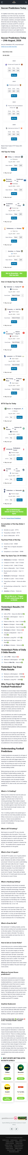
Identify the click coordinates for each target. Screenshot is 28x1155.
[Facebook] (12, 1129)
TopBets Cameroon (10, 1143)
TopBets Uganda (18, 1141)
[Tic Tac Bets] (21, 1090)
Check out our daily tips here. (9, 46)
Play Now (7, 1078)
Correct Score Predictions (13, 518)
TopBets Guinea (18, 1143)
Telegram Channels (11, 1150)
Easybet (7, 1092)
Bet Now (14, 75)
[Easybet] (7, 1090)
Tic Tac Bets (20, 1092)
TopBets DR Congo (18, 1146)
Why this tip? (8, 172)
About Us (19, 1150)
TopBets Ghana (22, 1140)
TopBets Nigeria (13, 1140)
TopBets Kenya (5, 1140)
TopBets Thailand (18, 1148)
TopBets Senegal (8, 1145)
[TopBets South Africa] (14, 2)
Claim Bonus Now (7, 1099)
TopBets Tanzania (10, 1141)
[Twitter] (16, 1129)
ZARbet (7, 1072)
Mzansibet (21, 1072)
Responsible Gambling (14, 1151)
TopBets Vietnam (9, 1148)
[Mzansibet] (21, 1070)
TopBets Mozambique (18, 1145)
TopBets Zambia (9, 1146)
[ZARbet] (7, 1070)
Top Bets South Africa (17, 1137)
